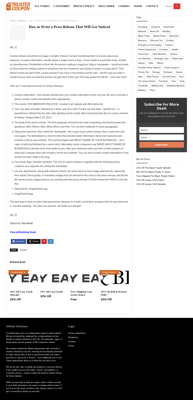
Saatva (179, 72)
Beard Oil (154, 31)
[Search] (177, 6)
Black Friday (144, 36)
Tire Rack (163, 81)
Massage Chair (161, 58)
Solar (140, 76)
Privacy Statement (76, 333)
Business (142, 40)
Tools (182, 81)
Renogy (156, 72)
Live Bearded (144, 58)
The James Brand (146, 81)
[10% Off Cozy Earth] (54, 271)
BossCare (174, 36)
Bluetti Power (159, 36)
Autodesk (155, 27)
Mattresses (177, 58)
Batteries (142, 31)
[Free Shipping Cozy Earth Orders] (84, 271)
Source (14, 223)
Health (175, 49)
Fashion (169, 45)
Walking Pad (157, 85)
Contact (152, 6)
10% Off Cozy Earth (51, 291)
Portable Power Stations (149, 67)
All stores (42, 6)
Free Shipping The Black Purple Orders (155, 176)
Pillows (160, 63)
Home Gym (143, 54)
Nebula (141, 63)
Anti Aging (142, 27)
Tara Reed (27, 223)
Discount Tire (156, 40)
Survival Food (168, 76)
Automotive (169, 27)
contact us (51, 388)
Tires (173, 81)
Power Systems (172, 67)
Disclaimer (107, 6)
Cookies (124, 6)
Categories (62, 6)
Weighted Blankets (176, 85)
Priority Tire (143, 72)
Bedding (22, 20)
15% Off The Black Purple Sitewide (153, 168)
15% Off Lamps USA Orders (150, 180)
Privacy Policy (84, 6)
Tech (181, 76)
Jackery (173, 54)
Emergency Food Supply (149, 45)
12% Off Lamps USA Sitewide (151, 184)
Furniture (163, 49)
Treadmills (143, 85)
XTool (152, 90)
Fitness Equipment (147, 49)
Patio (150, 63)
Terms (138, 6)
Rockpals (167, 72)
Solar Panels (153, 76)
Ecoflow (170, 40)
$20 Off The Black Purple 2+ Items (153, 172)
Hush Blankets (159, 54)
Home (13, 20)
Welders (142, 90)
